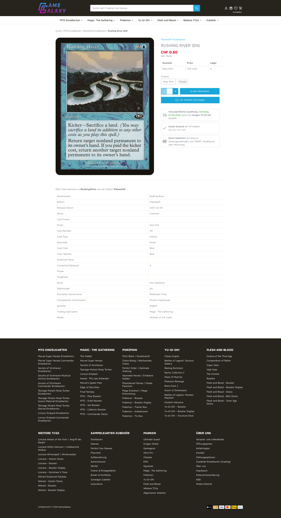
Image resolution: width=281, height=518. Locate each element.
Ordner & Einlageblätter (103, 470)
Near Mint (168, 81)
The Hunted (213, 374)
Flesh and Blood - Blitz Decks (222, 396)
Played (182, 81)
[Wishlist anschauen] (235, 8)
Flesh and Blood (151, 484)
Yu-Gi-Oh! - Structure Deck (179, 415)
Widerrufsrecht (204, 484)
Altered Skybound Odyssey (52, 476)
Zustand (165, 76)
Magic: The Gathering (155, 470)
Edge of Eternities (89, 387)
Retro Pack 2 (171, 386)
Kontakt (200, 452)
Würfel (94, 466)
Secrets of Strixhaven (91, 365)
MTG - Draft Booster (91, 400)
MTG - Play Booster (90, 396)
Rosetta (211, 378)
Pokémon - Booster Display (136, 402)
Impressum (202, 470)
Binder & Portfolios (101, 475)
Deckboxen (97, 439)
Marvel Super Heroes (91, 360)
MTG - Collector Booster (93, 409)
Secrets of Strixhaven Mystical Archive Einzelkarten (54, 377)
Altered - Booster (47, 485)
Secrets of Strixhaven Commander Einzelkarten (51, 384)
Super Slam (213, 365)
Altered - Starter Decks (50, 481)
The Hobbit (86, 356)
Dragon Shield (150, 443)
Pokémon (148, 475)
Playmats (96, 452)
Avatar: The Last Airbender (94, 378)
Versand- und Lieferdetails (210, 439)
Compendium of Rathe (219, 360)
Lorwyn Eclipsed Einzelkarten (53, 413)
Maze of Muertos (173, 377)
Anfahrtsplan (203, 448)
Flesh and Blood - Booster (220, 382)
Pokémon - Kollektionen (135, 411)
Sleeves (95, 443)
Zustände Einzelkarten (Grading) (213, 461)
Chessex (147, 457)
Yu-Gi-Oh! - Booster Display (180, 411)
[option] (105, 105)
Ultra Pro (148, 452)
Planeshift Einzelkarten (173, 39)
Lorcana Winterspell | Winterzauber (57, 454)
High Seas (212, 369)
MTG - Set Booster (90, 405)
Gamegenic (149, 448)
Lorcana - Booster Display (52, 467)
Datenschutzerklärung (207, 475)
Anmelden (237, 12)
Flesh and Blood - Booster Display (225, 387)
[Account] (226, 8)
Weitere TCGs (150, 488)
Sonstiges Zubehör (100, 479)
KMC (145, 461)
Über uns (201, 466)
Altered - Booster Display (51, 490)
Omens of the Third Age (219, 356)
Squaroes (148, 466)
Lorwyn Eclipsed (88, 374)
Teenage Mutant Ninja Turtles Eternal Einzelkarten (53, 407)
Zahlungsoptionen (205, 457)
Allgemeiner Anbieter (154, 492)
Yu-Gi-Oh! (148, 479)
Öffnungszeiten (204, 443)
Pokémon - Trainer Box (134, 407)
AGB (198, 479)
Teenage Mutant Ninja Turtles (96, 369)
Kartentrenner (98, 461)
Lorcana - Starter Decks (50, 458)
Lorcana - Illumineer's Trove (52, 472)
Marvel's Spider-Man (91, 382)
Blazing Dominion (174, 368)
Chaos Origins (172, 356)
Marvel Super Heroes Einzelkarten (56, 356)
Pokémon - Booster (132, 398)
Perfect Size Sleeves (101, 448)
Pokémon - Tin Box (132, 416)
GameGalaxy (65, 507)
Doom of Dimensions (176, 390)
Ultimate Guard (151, 439)
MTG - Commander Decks (94, 414)
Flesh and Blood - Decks (219, 391)
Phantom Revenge (174, 381)
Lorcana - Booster (47, 463)
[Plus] (175, 91)
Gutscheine (97, 484)
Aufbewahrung (98, 457)
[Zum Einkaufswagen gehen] (240, 8)
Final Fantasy (87, 391)
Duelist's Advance (174, 402)
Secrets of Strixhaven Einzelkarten (49, 369)
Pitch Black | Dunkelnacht (136, 356)
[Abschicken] (196, 8)
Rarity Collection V (174, 372)
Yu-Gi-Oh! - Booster (175, 406)
